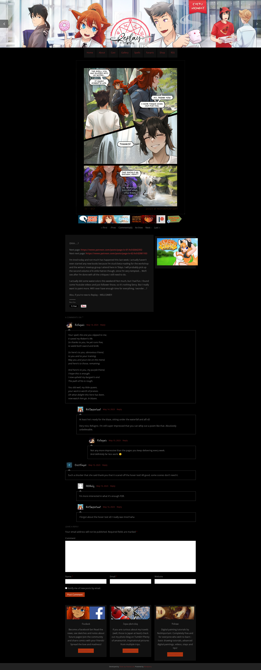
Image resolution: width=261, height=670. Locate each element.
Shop (162, 52)
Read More (85, 650)
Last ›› (157, 227)
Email (113, 576)
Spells (137, 52)
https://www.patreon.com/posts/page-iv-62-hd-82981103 (116, 253)
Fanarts (150, 52)
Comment (70, 538)
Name (69, 576)
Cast (113, 52)
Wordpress (147, 667)
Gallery (124, 52)
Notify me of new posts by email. (84, 588)
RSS (173, 52)
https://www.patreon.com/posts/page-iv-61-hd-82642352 (111, 249)
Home (90, 52)
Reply (102, 325)
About (102, 52)
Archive (139, 227)
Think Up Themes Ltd (126, 667)
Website (159, 576)
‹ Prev (113, 227)
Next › (148, 227)
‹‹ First (104, 227)
